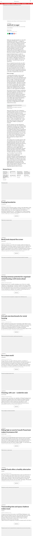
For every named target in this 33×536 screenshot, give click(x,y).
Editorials (13, 3)
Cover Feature (18, 3)
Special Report (24, 3)
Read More (16, 253)
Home (2, 3)
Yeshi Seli (2, 471)
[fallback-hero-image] (6, 173)
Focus (29, 3)
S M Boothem (3, 357)
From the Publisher (7, 3)
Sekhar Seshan (9, 30)
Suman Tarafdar (3, 394)
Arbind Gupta (3, 241)
